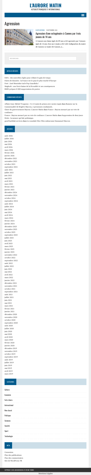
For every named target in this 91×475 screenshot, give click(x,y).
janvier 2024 (9, 223)
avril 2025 (9, 181)
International (9, 405)
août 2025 (9, 170)
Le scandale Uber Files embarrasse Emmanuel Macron (48, 121)
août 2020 (9, 325)
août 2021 (9, 294)
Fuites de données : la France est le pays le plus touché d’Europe (30, 80)
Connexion (9, 452)
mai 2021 (8, 303)
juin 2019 (8, 365)
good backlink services (13, 121)
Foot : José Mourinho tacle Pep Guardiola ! (22, 83)
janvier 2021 (9, 311)
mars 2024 (9, 218)
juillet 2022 (9, 266)
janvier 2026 (9, 155)
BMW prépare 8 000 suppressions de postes (22, 89)
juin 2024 (8, 209)
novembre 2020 (11, 317)
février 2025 (9, 187)
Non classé (8, 410)
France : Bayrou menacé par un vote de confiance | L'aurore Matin (31, 115)
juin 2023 (8, 240)
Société (7, 425)
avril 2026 (9, 147)
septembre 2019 (11, 357)
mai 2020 (8, 334)
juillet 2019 (9, 362)
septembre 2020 (11, 323)
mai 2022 (8, 272)
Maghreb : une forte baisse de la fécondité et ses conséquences (30, 86)
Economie (8, 395)
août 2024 (9, 204)
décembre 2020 (11, 314)
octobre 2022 (10, 257)
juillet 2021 (9, 297)
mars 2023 (9, 246)
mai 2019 (8, 368)
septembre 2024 (11, 201)
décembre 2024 (11, 192)
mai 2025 (8, 178)
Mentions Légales (46, 473)
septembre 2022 (11, 260)
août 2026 (9, 136)
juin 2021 (8, 300)
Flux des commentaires (14, 458)
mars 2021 (9, 306)
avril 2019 (9, 371)
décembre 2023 (11, 226)
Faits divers (40, 30)
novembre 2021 (11, 286)
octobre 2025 (10, 164)
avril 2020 (9, 337)
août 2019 (9, 359)
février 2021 (9, 308)
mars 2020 (9, 340)
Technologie (9, 436)
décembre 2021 (11, 283)
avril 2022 (9, 274)
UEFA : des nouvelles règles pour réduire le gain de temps (27, 78)
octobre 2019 (10, 354)
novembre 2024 (11, 195)
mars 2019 (9, 374)
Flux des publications (13, 455)
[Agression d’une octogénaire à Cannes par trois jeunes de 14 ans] (19, 43)
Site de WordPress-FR (13, 460)
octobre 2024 (10, 198)
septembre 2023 (11, 235)
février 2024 (9, 221)
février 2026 (9, 153)
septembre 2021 (11, 291)
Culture (7, 389)
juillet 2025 (9, 172)
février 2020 (9, 342)
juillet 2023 (9, 238)
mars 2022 (9, 277)
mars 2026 (9, 150)
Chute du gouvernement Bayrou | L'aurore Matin (24, 109)
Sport (6, 431)
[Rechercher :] (42, 58)
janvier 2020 (9, 345)
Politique (8, 415)
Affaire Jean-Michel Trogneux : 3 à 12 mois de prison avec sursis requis (33, 104)
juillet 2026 (9, 138)
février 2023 (9, 249)
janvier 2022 (9, 280)
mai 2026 (8, 144)
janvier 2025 (9, 189)
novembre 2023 (11, 229)
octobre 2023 (10, 232)
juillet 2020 (9, 328)
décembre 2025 (11, 158)
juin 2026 (8, 141)
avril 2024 (9, 215)
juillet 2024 (9, 206)
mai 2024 (8, 212)
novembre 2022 (11, 255)
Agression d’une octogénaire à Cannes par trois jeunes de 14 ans (58, 35)
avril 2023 (9, 243)
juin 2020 (8, 331)
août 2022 (9, 263)
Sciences (8, 420)
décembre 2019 (11, 348)
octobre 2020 (10, 320)
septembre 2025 (11, 167)
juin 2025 (8, 175)
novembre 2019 (11, 351)
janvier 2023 (9, 252)
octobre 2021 (10, 289)
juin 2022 (8, 269)
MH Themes (31, 470)
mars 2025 (9, 184)
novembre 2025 (11, 161)
